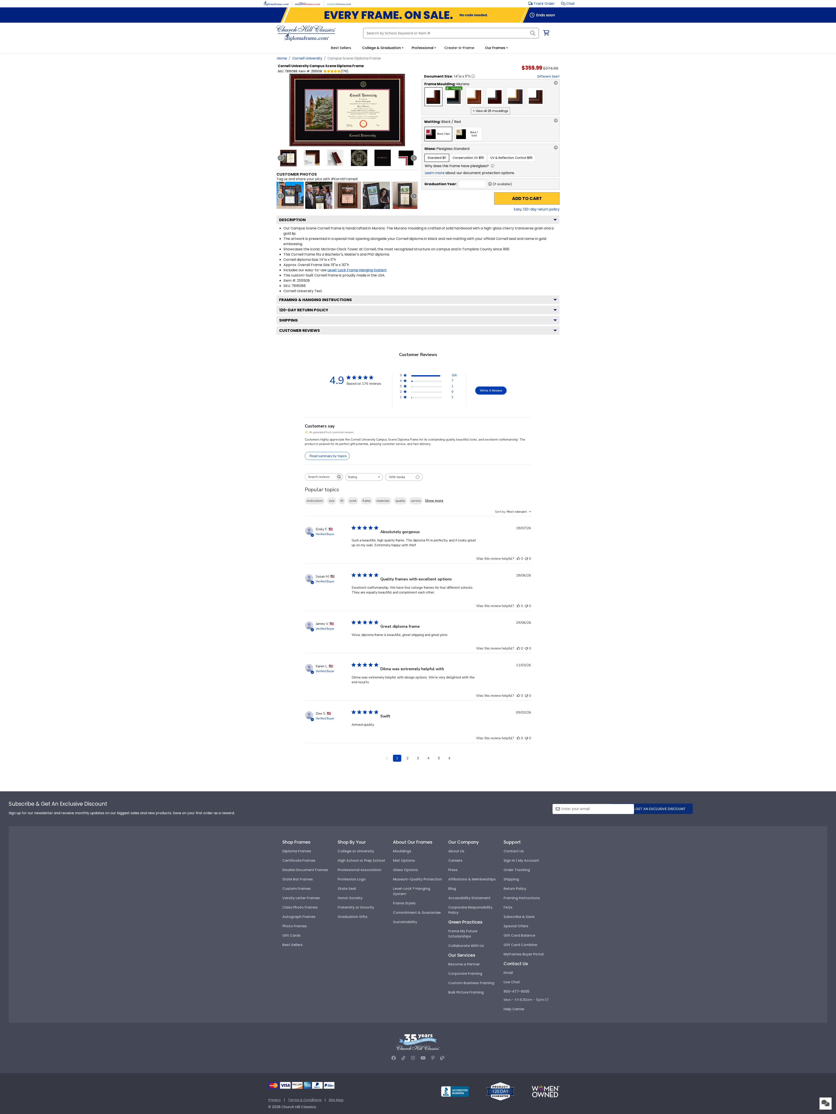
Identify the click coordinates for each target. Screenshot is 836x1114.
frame (366, 501)
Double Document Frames (305, 869)
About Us (456, 851)
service (416, 501)
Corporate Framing (465, 973)
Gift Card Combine (520, 944)
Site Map (336, 1099)
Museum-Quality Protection (417, 879)
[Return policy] (500, 1091)
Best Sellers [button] (341, 47)
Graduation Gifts (352, 916)
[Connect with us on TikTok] (403, 1058)
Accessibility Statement (469, 897)
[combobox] (364, 477)
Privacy (274, 1099)
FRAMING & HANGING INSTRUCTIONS (315, 299)
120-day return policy (303, 310)
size (331, 501)
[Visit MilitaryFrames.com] (307, 3)
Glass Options (405, 869)
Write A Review (491, 390)
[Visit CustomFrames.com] (339, 3)
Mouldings (402, 851)
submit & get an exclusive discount (652, 808)
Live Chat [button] (512, 982)
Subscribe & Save (519, 916)
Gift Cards (291, 935)
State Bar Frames (297, 879)
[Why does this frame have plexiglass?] (492, 166)
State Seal (347, 888)
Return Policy (515, 888)
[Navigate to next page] (449, 758)
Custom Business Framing (471, 982)
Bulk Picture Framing (466, 992)
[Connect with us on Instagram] (413, 1058)
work (352, 501)
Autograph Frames (298, 916)
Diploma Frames (296, 851)
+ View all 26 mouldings (490, 111)
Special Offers (516, 926)
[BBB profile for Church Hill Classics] (455, 1091)
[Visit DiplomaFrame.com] (276, 3)
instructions (315, 501)
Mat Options (404, 860)
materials (383, 501)
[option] (433, 97)
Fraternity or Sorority (356, 907)
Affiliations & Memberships (472, 879)
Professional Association (359, 869)
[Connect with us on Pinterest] (433, 1058)
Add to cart (527, 198)
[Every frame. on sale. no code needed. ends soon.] (418, 15)
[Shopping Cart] (546, 33)
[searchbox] (320, 476)
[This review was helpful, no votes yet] (518, 558)
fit (341, 501)
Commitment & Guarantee (417, 912)
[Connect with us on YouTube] (423, 1058)
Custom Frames (296, 888)
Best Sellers (292, 944)
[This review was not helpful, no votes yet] (526, 558)
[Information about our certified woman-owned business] (546, 1091)
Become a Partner (464, 964)
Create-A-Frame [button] (459, 47)
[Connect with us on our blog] (442, 1058)
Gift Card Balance (519, 935)
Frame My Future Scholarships (462, 934)
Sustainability (405, 921)
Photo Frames (294, 926)
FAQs (508, 907)
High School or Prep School (361, 860)
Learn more (435, 172)
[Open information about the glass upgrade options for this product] (556, 147)
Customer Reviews (299, 330)
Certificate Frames (298, 860)
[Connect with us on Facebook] (393, 1058)
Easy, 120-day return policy (537, 209)
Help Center (514, 1009)
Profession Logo (352, 879)
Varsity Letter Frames (301, 897)
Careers (455, 860)
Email (508, 972)
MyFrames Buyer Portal (524, 954)
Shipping (288, 320)
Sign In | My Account (521, 860)
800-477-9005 (516, 991)
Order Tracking (517, 869)
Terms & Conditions (305, 1099)
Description (292, 219)
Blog (452, 888)
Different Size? (548, 76)
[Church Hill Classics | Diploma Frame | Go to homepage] (306, 33)
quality (400, 501)
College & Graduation (381, 47)
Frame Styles (404, 903)
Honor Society (350, 897)
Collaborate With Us (466, 945)
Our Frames (495, 47)
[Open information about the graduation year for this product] (490, 184)
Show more (434, 500)
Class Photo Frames (300, 907)
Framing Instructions (522, 897)
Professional (422, 47)
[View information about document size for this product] (473, 76)
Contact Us (514, 851)
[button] (568, 3)
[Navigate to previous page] (387, 758)
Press (453, 869)
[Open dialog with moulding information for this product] (556, 83)
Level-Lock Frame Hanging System (357, 270)
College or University (356, 851)
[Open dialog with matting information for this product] (556, 120)
